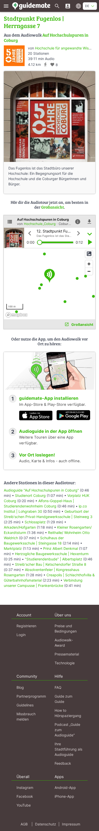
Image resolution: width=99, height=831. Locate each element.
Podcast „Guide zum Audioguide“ (67, 729)
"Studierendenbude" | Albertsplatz (53, 559)
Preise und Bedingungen (66, 628)
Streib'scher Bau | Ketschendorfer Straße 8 (50, 564)
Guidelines (25, 705)
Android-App (65, 787)
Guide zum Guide (63, 699)
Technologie (65, 663)
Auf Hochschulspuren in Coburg (46, 37)
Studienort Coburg (30, 495)
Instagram (24, 787)
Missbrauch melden (26, 716)
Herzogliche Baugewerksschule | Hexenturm (52, 554)
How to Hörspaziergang (68, 713)
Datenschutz (45, 824)
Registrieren (26, 626)
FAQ (58, 687)
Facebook (24, 796)
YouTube (23, 805)
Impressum (71, 824)
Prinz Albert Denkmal (60, 548)
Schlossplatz (35, 522)
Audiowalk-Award (64, 642)
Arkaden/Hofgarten (20, 527)
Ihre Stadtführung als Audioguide (68, 749)
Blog (20, 687)
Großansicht (52, 207)
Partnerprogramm (31, 696)
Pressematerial (67, 654)
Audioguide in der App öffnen (50, 431)
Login (21, 635)
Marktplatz (13, 548)
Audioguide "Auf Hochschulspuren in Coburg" (41, 490)
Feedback (63, 763)
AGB (24, 824)
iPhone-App (64, 796)
